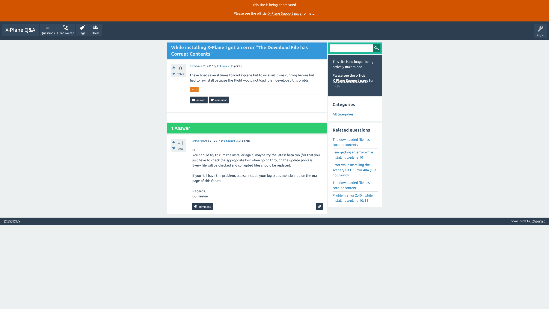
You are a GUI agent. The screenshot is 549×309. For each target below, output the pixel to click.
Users (95, 33)
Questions (48, 33)
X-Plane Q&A (20, 30)
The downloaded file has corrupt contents (351, 142)
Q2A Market (538, 221)
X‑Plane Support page (285, 13)
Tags (82, 33)
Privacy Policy (12, 221)
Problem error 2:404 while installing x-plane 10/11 (353, 197)
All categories (343, 114)
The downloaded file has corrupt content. (351, 185)
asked (193, 66)
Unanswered (65, 33)
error (194, 89)
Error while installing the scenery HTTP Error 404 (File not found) (354, 170)
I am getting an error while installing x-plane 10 (353, 154)
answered (198, 140)
